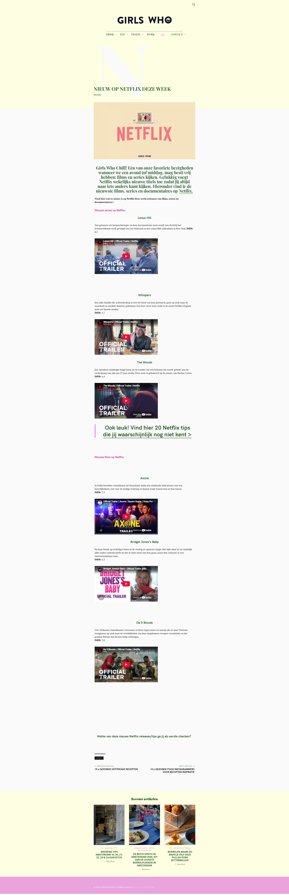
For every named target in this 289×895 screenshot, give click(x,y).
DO (163, 34)
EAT (122, 34)
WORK (151, 34)
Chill (99, 758)
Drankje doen (140, 848)
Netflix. (186, 191)
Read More (110, 861)
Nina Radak (97, 95)
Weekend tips (111, 848)
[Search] (193, 4)
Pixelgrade (150, 887)
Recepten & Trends (182, 848)
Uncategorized (144, 850)
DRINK (110, 34)
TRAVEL (136, 34)
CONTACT (177, 34)
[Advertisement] (132, 62)
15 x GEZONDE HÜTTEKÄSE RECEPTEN (116, 769)
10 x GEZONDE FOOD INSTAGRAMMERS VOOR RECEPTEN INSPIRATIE (172, 770)
